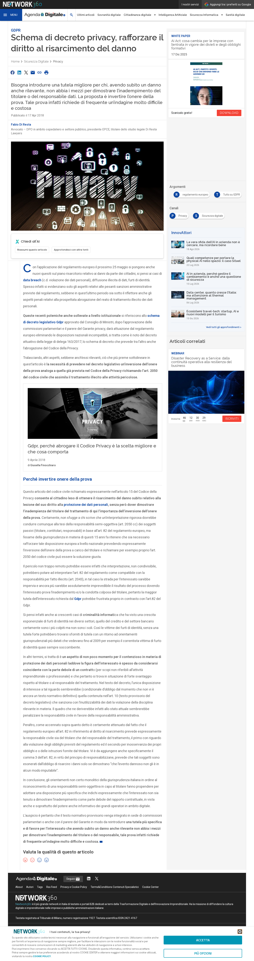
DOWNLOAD (229, 113)
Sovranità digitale (109, 14)
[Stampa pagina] (46, 72)
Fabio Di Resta (21, 124)
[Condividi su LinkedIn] (19, 72)
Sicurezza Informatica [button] (204, 14)
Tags (40, 886)
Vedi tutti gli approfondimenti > (223, 327)
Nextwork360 (23, 904)
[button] (11, 15)
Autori (29, 886)
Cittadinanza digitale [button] (137, 14)
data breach (32, 280)
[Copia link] (40, 72)
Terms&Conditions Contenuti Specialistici (115, 886)
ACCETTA (203, 940)
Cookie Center (150, 886)
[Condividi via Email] (33, 72)
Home (15, 61)
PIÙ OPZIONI (203, 953)
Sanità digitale (235, 14)
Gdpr (77, 599)
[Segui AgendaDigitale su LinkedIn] (88, 878)
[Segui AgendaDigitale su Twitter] (96, 878)
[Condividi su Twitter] (26, 72)
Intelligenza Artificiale (173, 14)
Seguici (70, 878)
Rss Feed (51, 886)
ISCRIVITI (231, 418)
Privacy (58, 61)
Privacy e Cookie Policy (73, 886)
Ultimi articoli (85, 14)
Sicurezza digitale (36, 61)
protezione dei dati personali (86, 505)
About (19, 886)
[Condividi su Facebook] (12, 72)
